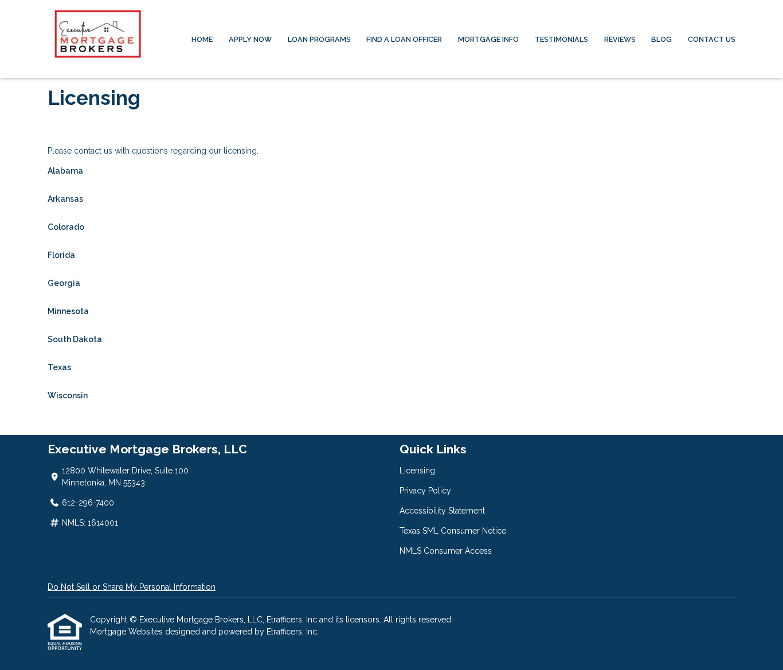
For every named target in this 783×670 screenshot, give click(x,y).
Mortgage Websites (127, 631)
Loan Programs (319, 39)
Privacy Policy (425, 490)
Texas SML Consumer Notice (453, 530)
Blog (661, 39)
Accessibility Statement (442, 510)
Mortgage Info (488, 39)
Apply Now (250, 39)
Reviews (620, 39)
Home (202, 39)
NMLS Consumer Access (446, 550)
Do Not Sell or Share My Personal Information (132, 586)
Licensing (417, 470)
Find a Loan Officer (404, 39)
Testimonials (561, 39)
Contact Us (711, 39)
